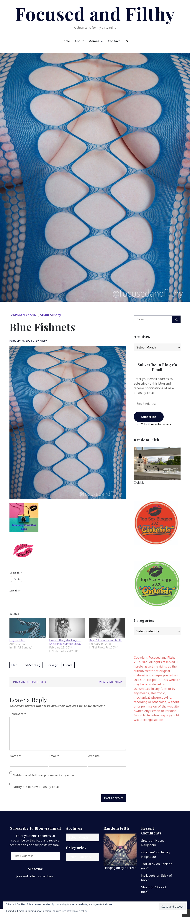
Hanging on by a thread (120, 868)
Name (15, 756)
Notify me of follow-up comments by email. (44, 775)
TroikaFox (148, 864)
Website (94, 756)
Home (65, 41)
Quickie (139, 482)
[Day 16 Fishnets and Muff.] (107, 628)
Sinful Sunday (50, 315)
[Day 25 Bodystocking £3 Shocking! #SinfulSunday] (67, 628)
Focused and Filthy (95, 13)
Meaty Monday (111, 682)
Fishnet (68, 665)
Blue (14, 665)
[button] (126, 41)
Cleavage (52, 665)
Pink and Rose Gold (29, 682)
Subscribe (148, 417)
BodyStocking (31, 665)
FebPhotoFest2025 (23, 315)
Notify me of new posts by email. (36, 787)
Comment (17, 714)
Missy (43, 340)
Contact (114, 41)
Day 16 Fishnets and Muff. (105, 640)
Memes (94, 41)
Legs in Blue (17, 640)
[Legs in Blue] (27, 628)
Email (54, 756)
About (79, 41)
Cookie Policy (79, 911)
